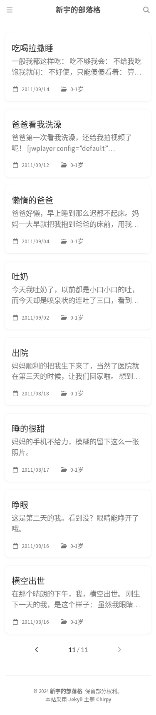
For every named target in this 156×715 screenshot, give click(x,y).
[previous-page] (36, 649)
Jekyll (75, 699)
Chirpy (103, 699)
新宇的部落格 (66, 691)
